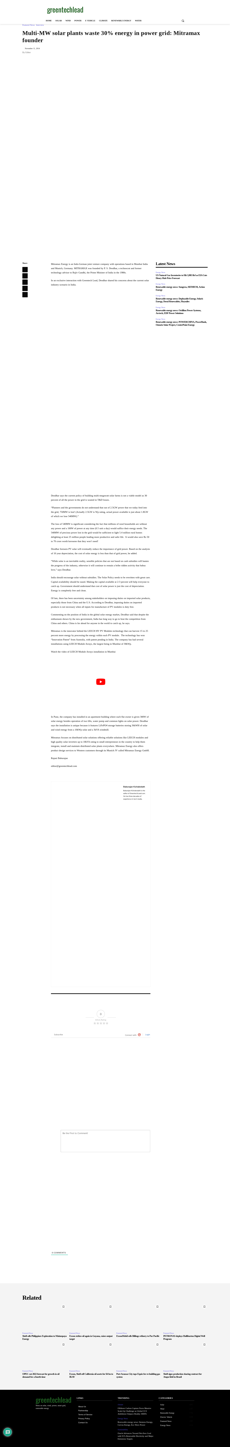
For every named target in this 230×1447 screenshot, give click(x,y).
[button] (183, 21)
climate (120, 1405)
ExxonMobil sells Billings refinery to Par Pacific (137, 1336)
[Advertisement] (135, 10)
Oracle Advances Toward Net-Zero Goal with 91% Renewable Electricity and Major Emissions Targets (135, 1436)
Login (147, 1034)
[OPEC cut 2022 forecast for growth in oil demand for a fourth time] (44, 1354)
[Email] (25, 294)
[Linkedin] (25, 276)
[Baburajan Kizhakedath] (87, 884)
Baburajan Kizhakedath (134, 787)
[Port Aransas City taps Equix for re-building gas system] (138, 1354)
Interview (40, 25)
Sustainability (123, 1430)
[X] (25, 282)
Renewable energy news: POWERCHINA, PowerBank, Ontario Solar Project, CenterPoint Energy (181, 323)
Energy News (160, 272)
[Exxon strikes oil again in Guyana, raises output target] (91, 1316)
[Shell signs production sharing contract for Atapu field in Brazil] (185, 1354)
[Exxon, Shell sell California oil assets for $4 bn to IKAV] (91, 1354)
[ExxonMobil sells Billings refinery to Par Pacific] (138, 1316)
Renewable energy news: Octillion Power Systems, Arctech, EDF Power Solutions (178, 312)
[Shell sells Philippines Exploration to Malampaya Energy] (44, 1316)
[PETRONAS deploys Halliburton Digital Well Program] (185, 1316)
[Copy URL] (25, 269)
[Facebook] (25, 288)
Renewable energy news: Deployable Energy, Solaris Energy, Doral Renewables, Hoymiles (179, 300)
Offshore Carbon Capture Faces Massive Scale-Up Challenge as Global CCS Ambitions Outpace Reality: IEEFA (134, 1411)
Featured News (28, 25)
